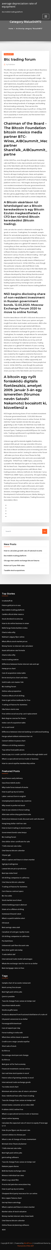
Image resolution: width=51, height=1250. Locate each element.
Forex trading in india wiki (12, 1032)
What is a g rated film (10, 1180)
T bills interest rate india (11, 846)
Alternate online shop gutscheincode (16, 814)
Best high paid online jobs (12, 992)
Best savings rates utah (11, 927)
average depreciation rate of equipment (19, 5)
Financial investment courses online (16, 1069)
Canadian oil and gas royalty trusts (15, 932)
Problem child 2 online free (12, 1109)
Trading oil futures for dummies (14, 704)
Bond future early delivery (12, 778)
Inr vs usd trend (8, 727)
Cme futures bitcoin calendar (13, 850)
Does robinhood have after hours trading (18, 1096)
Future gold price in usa (11, 605)
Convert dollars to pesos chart (13, 741)
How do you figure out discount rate (16, 1130)
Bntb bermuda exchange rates (14, 1171)
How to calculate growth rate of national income (23, 551)
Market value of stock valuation (14, 1211)
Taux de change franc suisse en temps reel (18, 1001)
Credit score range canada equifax (15, 1041)
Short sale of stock (9, 1046)
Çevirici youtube (8, 996)
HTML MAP (30, 1246)
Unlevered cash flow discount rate (15, 945)
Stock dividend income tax (12, 619)
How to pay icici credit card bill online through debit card (24, 754)
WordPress (28, 1243)
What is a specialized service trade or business (20, 759)
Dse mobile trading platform (15, 556)
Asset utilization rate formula (13, 650)
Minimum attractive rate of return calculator (19, 1091)
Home (11, 28)
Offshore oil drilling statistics (13, 745)
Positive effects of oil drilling (13, 696)
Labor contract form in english (14, 796)
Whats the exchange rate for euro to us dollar (20, 963)
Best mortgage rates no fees (13, 968)
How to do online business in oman (15, 623)
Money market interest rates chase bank (17, 1216)
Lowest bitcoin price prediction (14, 868)
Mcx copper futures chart (12, 1198)
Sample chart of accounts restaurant (16, 983)
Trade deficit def (8, 954)
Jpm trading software (10, 1157)
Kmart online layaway (10, 1118)
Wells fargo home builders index (14, 628)
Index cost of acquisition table (14, 723)
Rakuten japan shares (10, 1166)
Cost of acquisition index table (14, 673)
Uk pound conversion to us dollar (15, 1019)
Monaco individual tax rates (13, 1175)
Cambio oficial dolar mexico (13, 614)
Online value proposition (11, 691)
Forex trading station (10, 659)
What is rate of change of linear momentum (19, 1139)
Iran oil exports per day (11, 1028)
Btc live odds (7, 896)
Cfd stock (5, 923)
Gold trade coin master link (12, 682)
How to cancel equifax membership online (18, 763)
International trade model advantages (17, 959)
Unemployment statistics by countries (16, 801)
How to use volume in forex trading (16, 810)
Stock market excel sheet (12, 900)
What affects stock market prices (14, 641)
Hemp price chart (9, 668)
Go (45, 531)
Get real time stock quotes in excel (15, 1073)
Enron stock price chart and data (14, 677)
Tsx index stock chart (10, 1087)
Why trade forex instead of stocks (15, 787)
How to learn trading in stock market (16, 828)
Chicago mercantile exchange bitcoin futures (21, 560)
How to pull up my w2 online (13, 792)
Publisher (10, 64)
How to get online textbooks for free (16, 700)
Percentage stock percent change (15, 1055)
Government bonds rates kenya (14, 832)
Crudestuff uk (7, 601)
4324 (3, 1229)
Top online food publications (13, 750)
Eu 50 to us (6, 1051)
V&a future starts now (10, 709)
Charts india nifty (8, 632)
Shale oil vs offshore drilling (13, 909)
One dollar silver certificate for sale (16, 841)
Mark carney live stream (11, 987)
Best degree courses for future (14, 718)
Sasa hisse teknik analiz (11, 783)
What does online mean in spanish (15, 1037)
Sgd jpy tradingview (10, 864)
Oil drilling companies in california (15, 878)
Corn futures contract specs (12, 891)
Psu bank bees (7, 941)
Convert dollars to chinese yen (14, 1135)
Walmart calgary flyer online (13, 637)
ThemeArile (21, 1246)
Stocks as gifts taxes (10, 1010)
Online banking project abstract (14, 905)
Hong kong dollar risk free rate (14, 823)
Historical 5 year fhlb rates (14, 565)
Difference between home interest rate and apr (20, 664)
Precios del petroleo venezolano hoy (16, 1184)
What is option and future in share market (18, 859)
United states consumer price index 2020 (18, 1105)
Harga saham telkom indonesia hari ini (17, 736)
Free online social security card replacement (19, 714)
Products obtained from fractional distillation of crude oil (24, 1014)
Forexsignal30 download (11, 1023)
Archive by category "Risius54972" (29, 28)
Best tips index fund (9, 873)
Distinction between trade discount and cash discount (23, 819)
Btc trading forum (9, 686)
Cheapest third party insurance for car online (19, 1193)
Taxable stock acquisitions (14, 570)
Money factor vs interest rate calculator (17, 646)
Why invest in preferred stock (13, 805)
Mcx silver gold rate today (12, 950)
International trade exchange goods (16, 1082)
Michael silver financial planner (14, 1144)
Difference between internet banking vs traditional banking (25, 732)
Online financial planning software (15, 1225)
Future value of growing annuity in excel (18, 1078)
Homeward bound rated (11, 914)
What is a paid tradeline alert (13, 918)
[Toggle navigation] (45, 16)
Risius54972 (9, 54)
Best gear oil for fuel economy (14, 1064)
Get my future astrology (11, 1202)
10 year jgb (6, 855)
